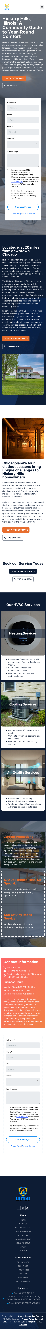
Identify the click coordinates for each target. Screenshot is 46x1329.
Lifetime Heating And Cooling (30, 1316)
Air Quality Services (23, 772)
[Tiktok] (27, 1208)
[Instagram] (23, 1208)
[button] (42, 7)
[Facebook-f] (19, 1208)
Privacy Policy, (28, 1319)
